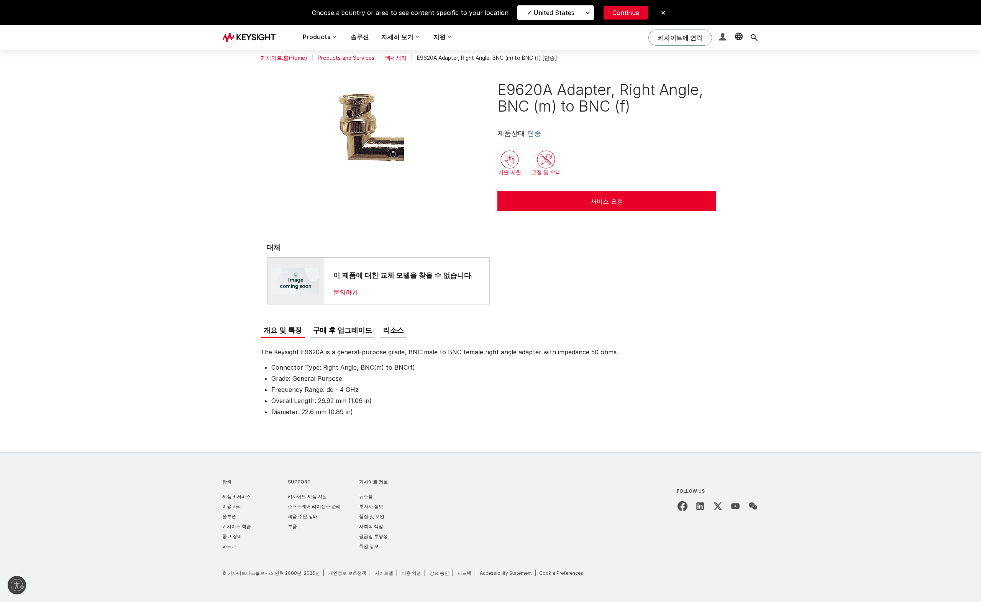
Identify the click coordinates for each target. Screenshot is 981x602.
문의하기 (345, 292)
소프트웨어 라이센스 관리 (314, 506)
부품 (292, 526)
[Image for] (296, 281)
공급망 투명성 (373, 536)
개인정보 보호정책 (347, 573)
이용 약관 (411, 573)
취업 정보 (369, 546)
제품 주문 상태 (303, 516)
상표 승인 (439, 573)
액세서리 (396, 58)
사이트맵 (384, 573)
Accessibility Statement (506, 573)
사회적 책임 (371, 526)
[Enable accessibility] (17, 585)
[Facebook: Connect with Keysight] (682, 506)
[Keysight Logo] (251, 37)
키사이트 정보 (373, 482)
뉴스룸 (366, 496)
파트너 (229, 546)
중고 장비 (232, 536)
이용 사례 (232, 506)
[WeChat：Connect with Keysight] (753, 506)
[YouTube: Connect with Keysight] (735, 506)
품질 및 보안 (371, 516)
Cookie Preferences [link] (561, 573)
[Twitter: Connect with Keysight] (717, 506)
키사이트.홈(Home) (284, 58)
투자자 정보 (371, 506)
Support (299, 482)
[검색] (754, 37)
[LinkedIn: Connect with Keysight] (700, 506)
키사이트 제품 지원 (307, 496)
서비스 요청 (607, 201)
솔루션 (360, 37)
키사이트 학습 (236, 526)
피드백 (464, 573)
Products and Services (346, 58)
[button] (723, 38)
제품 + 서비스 (236, 496)
